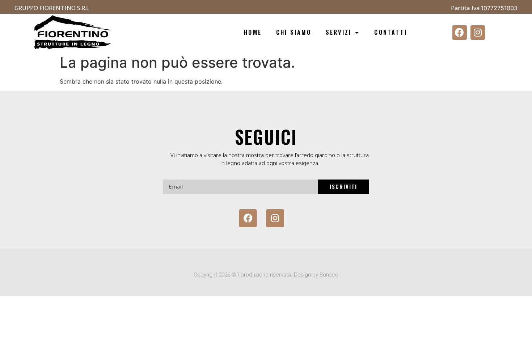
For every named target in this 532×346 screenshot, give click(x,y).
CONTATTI (390, 32)
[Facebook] (459, 32)
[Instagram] (477, 32)
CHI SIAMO (293, 32)
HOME (253, 32)
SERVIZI (338, 32)
